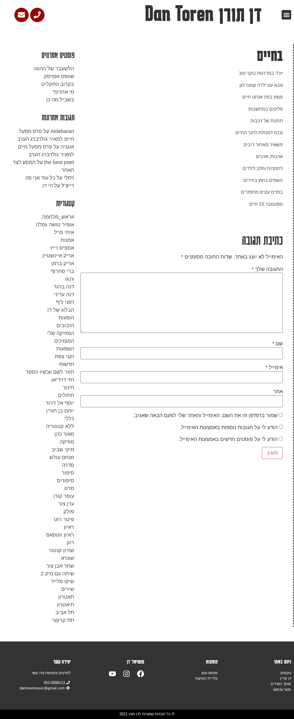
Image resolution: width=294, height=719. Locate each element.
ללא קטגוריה (60, 426)
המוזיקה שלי (60, 333)
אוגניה (67, 147)
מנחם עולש (61, 457)
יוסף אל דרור (60, 403)
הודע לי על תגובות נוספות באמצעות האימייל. (229, 427)
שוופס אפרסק (59, 76)
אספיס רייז (62, 248)
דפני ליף (65, 302)
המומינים (64, 341)
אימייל (274, 367)
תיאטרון (65, 605)
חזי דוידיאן (62, 380)
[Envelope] (21, 15)
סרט (69, 488)
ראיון (69, 527)
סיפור (68, 473)
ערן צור (66, 504)
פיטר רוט (64, 519)
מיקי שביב (63, 449)
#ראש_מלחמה (58, 217)
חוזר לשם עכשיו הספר (50, 372)
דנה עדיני (64, 294)
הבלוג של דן (60, 310)
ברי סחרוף (62, 271)
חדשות (66, 364)
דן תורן (240, 14)
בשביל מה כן (60, 100)
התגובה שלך (267, 269)
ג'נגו (69, 279)
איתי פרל (64, 232)
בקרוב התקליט (57, 84)
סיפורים (65, 480)
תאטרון (66, 597)
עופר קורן (63, 496)
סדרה (68, 465)
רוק (70, 542)
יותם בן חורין (60, 411)
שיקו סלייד (62, 581)
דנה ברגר (64, 287)
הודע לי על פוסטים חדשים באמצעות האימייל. (228, 439)
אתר (278, 391)
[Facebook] (140, 673)
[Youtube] (112, 673)
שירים (67, 589)
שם (277, 343)
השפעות (65, 349)
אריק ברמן (62, 263)
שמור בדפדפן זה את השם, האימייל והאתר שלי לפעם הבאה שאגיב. (205, 415)
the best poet (59, 162)
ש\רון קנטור (61, 550)
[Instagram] (126, 673)
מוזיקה (67, 442)
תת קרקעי (63, 620)
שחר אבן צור (60, 566)
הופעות (66, 318)
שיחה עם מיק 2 (57, 574)
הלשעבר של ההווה (54, 69)
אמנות (67, 240)
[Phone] (37, 15)
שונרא (67, 558)
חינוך (68, 387)
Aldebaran (62, 131)
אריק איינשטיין (58, 256)
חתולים (66, 395)
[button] (286, 15)
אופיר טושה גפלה (55, 225)
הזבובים (65, 325)
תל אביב (64, 612)
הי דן (47, 185)
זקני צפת (64, 356)
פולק (68, 511)
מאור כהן (64, 434)
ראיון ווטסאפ (60, 535)
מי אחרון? (63, 92)
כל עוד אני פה (40, 178)
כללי (69, 418)
